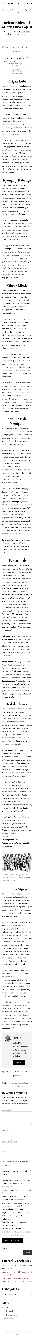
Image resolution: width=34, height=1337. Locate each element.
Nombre (6, 1130)
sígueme (19, 1062)
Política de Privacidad (15, 1235)
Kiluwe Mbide (16, 66)
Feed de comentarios (9, 1315)
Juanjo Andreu (11, 3)
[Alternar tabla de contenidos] (27, 58)
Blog (9, 10)
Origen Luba (10, 61)
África (14, 1083)
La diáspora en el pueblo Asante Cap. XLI (17, 1265)
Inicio (4, 10)
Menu (30, 3)
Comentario (7, 1109)
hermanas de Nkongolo (21, 68)
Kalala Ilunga (20, 71)
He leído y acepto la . (15, 1163)
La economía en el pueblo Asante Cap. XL (17, 1272)
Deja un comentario (21, 34)
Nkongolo (19, 69)
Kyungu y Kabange (15, 64)
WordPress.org (7, 1319)
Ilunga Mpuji (20, 73)
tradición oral (25, 86)
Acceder (5, 1307)
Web (4, 1151)
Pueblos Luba (23, 1083)
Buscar (4, 1248)
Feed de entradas (8, 1311)
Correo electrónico (10, 1140)
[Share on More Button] (17, 1334)
